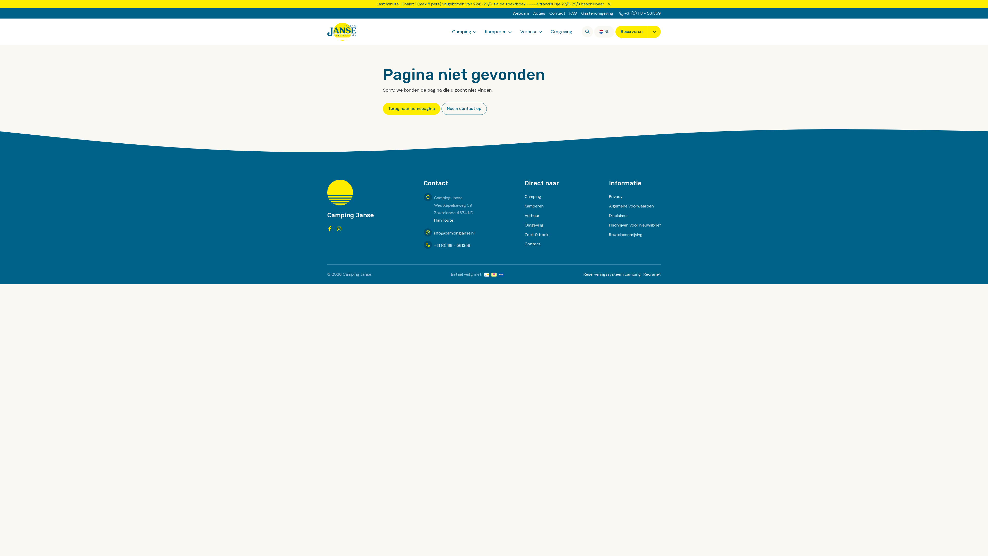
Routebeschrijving (625, 234)
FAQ (573, 13)
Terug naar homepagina (411, 108)
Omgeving (561, 32)
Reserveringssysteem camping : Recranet (622, 274)
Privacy (616, 196)
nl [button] (606, 31)
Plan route (443, 220)
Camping (461, 32)
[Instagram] (339, 228)
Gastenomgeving (597, 13)
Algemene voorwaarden (631, 206)
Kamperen (496, 32)
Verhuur (528, 32)
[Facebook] (329, 228)
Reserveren (632, 31)
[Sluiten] (609, 4)
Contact (557, 13)
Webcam (521, 13)
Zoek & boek (537, 234)
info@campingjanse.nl (454, 233)
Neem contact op (464, 108)
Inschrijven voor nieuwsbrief (635, 225)
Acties (539, 13)
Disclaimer (618, 215)
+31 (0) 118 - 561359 (642, 13)
